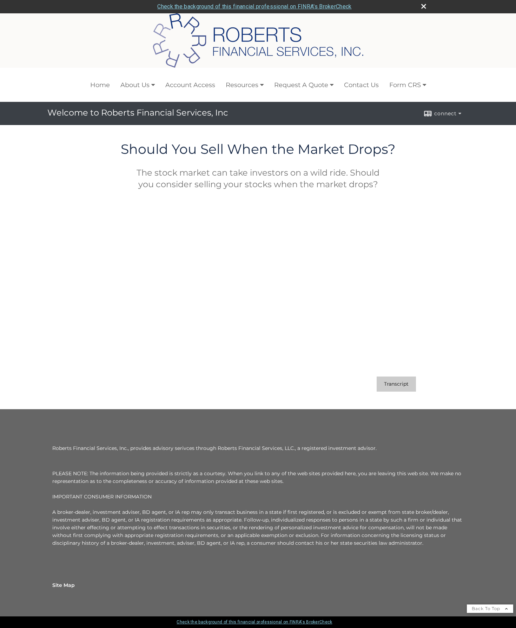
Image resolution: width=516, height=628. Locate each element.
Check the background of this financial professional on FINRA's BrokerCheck (254, 6)
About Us (135, 85)
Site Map (63, 585)
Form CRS (405, 85)
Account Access (190, 85)
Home (100, 85)
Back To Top (487, 608)
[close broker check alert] (423, 6)
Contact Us (361, 85)
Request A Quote (301, 85)
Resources (242, 85)
